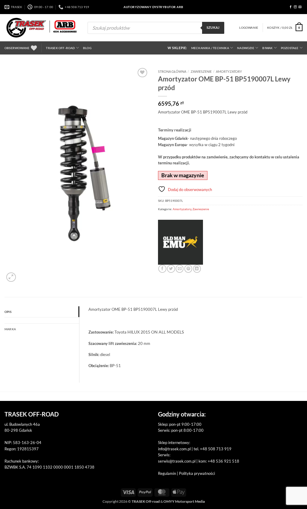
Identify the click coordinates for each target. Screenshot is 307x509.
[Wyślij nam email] (300, 7)
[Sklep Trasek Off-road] (41, 27)
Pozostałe (290, 48)
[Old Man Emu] (180, 242)
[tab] (41, 320)
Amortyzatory (229, 71)
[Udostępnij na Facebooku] (162, 269)
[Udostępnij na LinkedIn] (197, 269)
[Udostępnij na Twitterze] (171, 269)
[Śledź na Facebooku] (290, 7)
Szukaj (213, 27)
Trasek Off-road (60, 48)
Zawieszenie (201, 71)
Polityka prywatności (197, 473)
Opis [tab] (7, 311)
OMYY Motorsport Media (184, 501)
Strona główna (172, 71)
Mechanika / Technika (210, 48)
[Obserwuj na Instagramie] (295, 7)
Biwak (267, 48)
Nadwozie (245, 48)
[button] (248, 27)
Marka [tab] (10, 329)
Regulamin (167, 473)
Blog (87, 48)
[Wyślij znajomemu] (179, 269)
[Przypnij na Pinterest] (188, 269)
